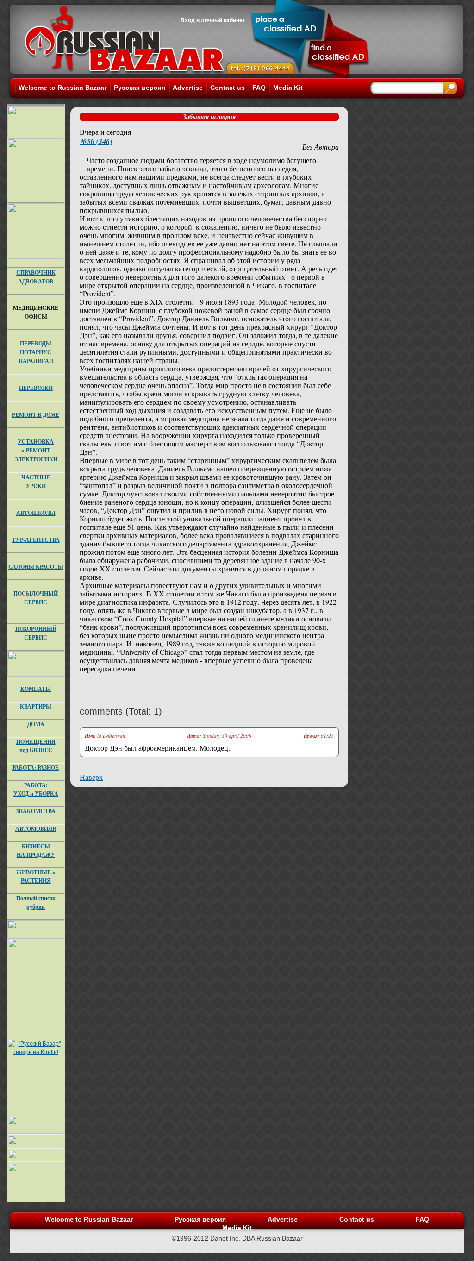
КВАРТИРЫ (35, 706)
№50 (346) (96, 141)
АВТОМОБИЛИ (35, 829)
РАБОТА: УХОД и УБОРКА (35, 789)
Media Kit (288, 87)
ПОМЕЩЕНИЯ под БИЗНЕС (36, 746)
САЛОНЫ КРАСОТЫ (35, 567)
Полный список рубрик (36, 902)
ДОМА (35, 724)
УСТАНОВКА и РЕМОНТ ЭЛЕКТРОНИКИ (35, 450)
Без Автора (320, 146)
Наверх (91, 777)
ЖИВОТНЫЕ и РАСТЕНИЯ (36, 876)
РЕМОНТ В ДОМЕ (35, 415)
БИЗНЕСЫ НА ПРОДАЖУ (36, 850)
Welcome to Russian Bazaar (62, 87)
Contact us (227, 87)
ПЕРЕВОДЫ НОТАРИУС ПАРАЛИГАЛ (36, 352)
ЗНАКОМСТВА (36, 811)
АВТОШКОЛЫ (36, 513)
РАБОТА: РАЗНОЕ (35, 768)
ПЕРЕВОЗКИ (36, 388)
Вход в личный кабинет (213, 20)
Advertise (188, 87)
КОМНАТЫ (35, 689)
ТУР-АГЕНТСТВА (36, 540)
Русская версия (139, 87)
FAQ (259, 87)
